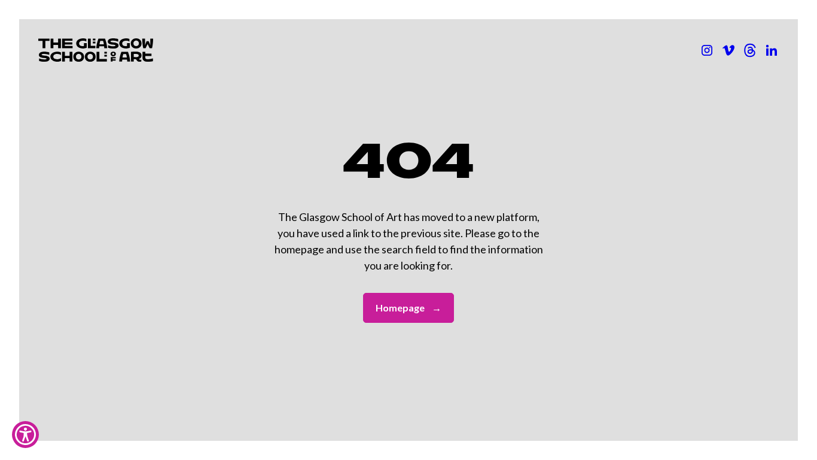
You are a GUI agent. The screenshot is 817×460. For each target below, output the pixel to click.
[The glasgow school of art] (771, 50)
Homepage (408, 307)
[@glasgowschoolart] (750, 50)
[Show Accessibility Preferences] (25, 434)
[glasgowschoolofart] (728, 50)
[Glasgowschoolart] (707, 50)
